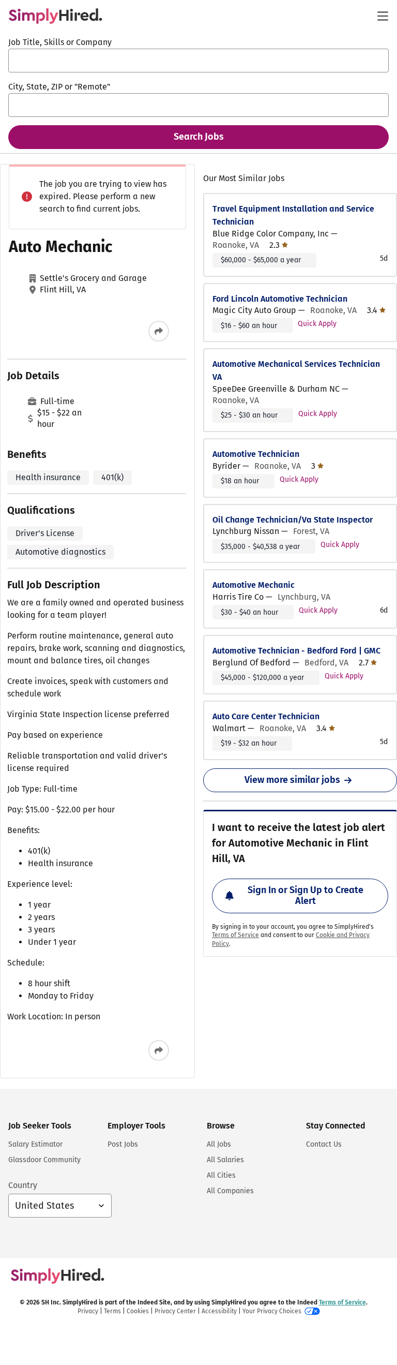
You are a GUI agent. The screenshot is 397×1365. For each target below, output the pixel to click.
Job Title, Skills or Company (60, 42)
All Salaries (225, 1159)
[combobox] (198, 60)
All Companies (230, 1190)
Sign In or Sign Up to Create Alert (305, 895)
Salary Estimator (35, 1144)
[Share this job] (158, 331)
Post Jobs (123, 1144)
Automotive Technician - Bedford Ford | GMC (296, 651)
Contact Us (324, 1144)
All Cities (221, 1175)
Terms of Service (235, 935)
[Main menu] (382, 16)
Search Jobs (199, 136)
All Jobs (219, 1144)
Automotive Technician (255, 454)
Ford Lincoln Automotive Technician (279, 299)
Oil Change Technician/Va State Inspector (292, 520)
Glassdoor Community (44, 1159)
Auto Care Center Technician (265, 716)
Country (22, 1185)
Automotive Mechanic (253, 585)
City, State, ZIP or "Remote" (59, 87)
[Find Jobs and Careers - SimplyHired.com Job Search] (55, 16)
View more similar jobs (292, 779)
